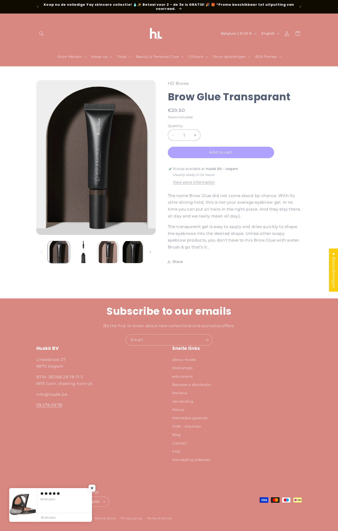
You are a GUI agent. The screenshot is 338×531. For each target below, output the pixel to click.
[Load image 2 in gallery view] (83, 252)
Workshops (182, 368)
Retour (178, 410)
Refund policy (105, 518)
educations (182, 376)
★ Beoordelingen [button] (333, 270)
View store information (194, 182)
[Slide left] (41, 252)
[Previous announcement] (38, 6)
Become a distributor (191, 385)
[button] (41, 33)
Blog (176, 435)
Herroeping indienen (191, 460)
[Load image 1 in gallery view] (59, 252)
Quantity (175, 126)
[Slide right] (151, 252)
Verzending (182, 401)
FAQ (176, 452)
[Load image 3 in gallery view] (108, 252)
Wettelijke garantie (190, 418)
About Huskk (184, 360)
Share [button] (177, 262)
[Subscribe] (207, 340)
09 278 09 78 (49, 405)
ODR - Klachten (186, 426)
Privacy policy (131, 518)
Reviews (179, 393)
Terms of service (159, 518)
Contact (179, 443)
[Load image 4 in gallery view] (133, 252)
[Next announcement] (300, 6)
